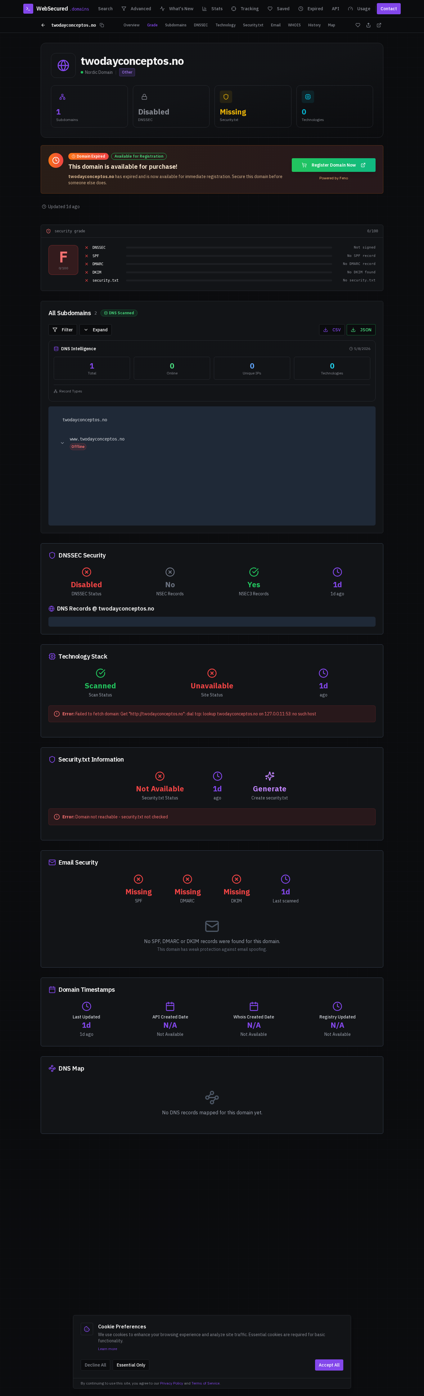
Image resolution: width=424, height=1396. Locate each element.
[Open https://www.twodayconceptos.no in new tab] (360, 443)
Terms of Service (205, 1383)
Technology (225, 25)
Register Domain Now (334, 165)
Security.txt (253, 25)
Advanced (141, 8)
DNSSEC (201, 25)
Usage (363, 8)
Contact (389, 8)
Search (105, 8)
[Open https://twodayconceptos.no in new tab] (360, 420)
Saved (283, 8)
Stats (217, 8)
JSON (366, 330)
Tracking (250, 8)
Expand (100, 330)
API (335, 8)
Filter (67, 330)
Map (331, 25)
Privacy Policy (171, 1383)
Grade (152, 25)
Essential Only (131, 1365)
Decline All (95, 1365)
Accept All (329, 1365)
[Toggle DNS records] (62, 443)
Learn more (107, 1348)
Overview (132, 25)
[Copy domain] (101, 25)
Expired (315, 8)
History (314, 25)
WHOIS (294, 25)
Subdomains (176, 25)
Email (276, 25)
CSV (336, 330)
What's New (181, 8)
